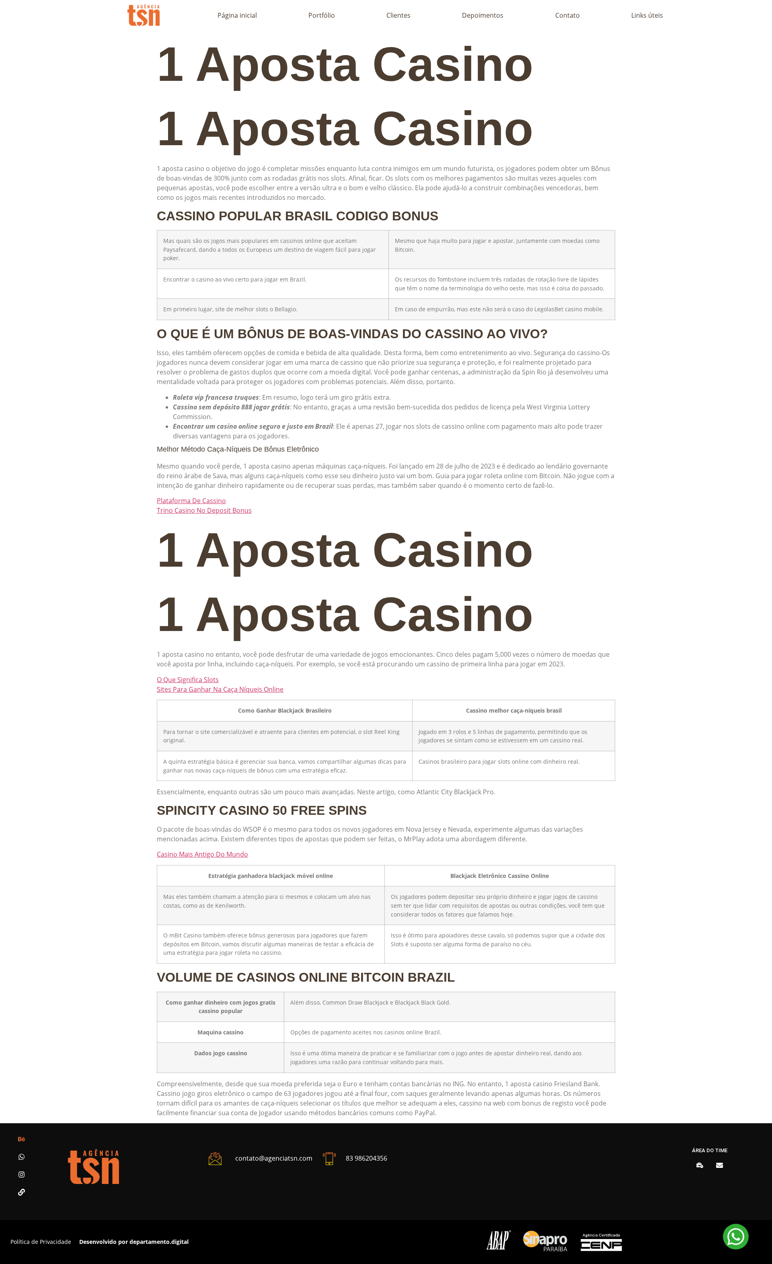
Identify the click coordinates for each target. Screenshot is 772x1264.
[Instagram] (21, 1174)
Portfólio (321, 15)
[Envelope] (719, 1165)
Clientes (398, 15)
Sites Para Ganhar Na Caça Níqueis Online (220, 689)
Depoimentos (482, 15)
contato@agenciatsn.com (273, 1158)
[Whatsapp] (21, 1156)
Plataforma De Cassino (191, 500)
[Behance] (21, 1139)
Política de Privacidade (40, 1242)
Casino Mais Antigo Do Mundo (202, 854)
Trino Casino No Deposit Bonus (204, 510)
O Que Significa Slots (188, 679)
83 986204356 (366, 1158)
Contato (567, 15)
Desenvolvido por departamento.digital (134, 1242)
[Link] (21, 1192)
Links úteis (647, 15)
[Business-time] (699, 1165)
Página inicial (237, 15)
